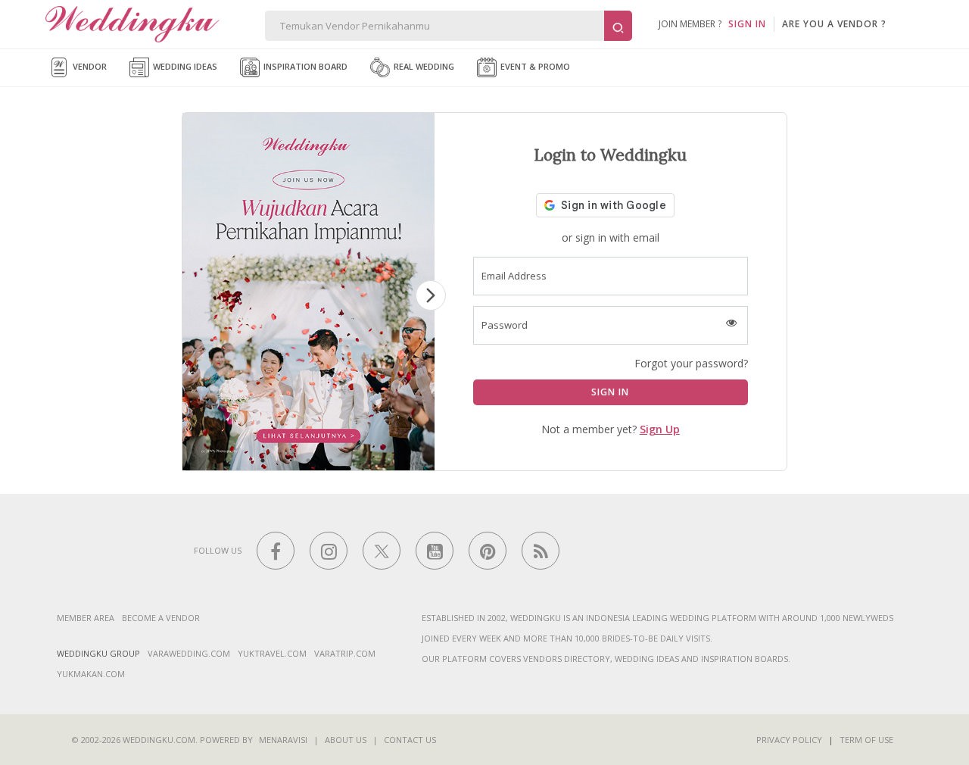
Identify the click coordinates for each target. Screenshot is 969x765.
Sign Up (660, 429)
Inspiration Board (304, 66)
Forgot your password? (691, 363)
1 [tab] (262, 460)
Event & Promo (534, 66)
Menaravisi (283, 739)
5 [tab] (353, 460)
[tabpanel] (308, 291)
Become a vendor (161, 617)
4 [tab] (330, 460)
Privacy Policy (789, 739)
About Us (345, 739)
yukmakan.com (91, 673)
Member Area (85, 617)
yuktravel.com (272, 653)
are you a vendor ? (834, 23)
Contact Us (410, 739)
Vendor (88, 66)
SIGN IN (747, 23)
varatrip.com (344, 653)
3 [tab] (308, 460)
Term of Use (866, 739)
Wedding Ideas (184, 66)
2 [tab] (285, 460)
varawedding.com (189, 653)
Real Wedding (422, 66)
